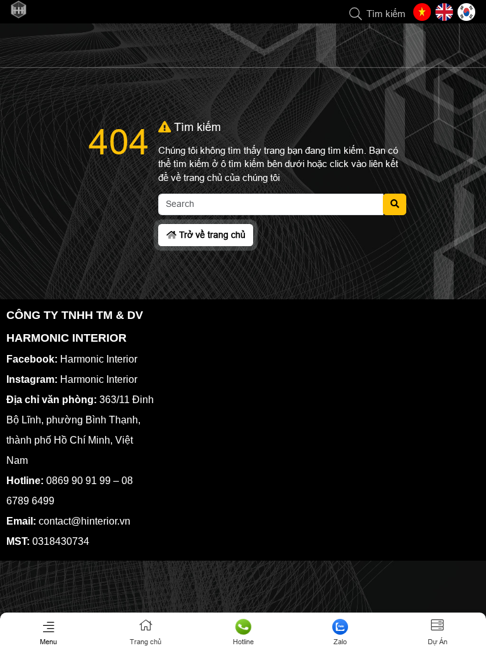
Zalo (340, 641)
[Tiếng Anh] (444, 12)
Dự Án (437, 641)
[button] (356, 14)
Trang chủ (145, 641)
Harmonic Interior (98, 359)
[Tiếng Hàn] (466, 12)
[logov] (18, 15)
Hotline (243, 641)
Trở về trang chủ (211, 235)
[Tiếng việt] (422, 12)
